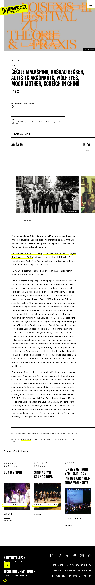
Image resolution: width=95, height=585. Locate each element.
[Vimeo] (89, 555)
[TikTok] (74, 555)
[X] (67, 555)
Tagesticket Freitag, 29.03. (56, 254)
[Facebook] (52, 555)
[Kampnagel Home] (14, 8)
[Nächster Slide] (76, 221)
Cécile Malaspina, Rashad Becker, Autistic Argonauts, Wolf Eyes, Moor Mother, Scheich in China (46, 433)
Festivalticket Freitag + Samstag (26, 254)
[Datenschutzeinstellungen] (5, 580)
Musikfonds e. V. (26, 439)
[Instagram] (59, 555)
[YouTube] (82, 555)
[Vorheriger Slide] (15, 221)
